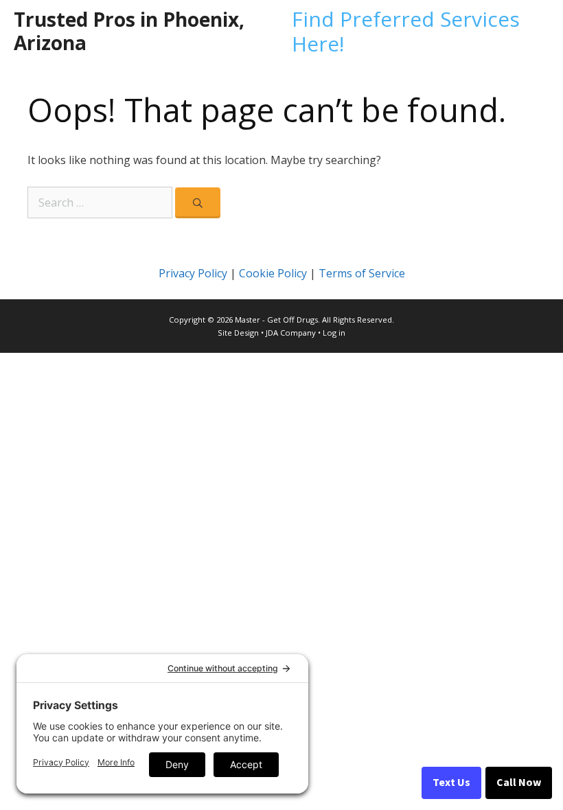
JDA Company (291, 332)
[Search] (197, 202)
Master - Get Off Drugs (276, 319)
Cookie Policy (273, 273)
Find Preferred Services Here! (406, 31)
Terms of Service (362, 273)
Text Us (451, 782)
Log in (334, 332)
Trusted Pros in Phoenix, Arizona (129, 31)
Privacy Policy (193, 273)
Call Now (518, 782)
